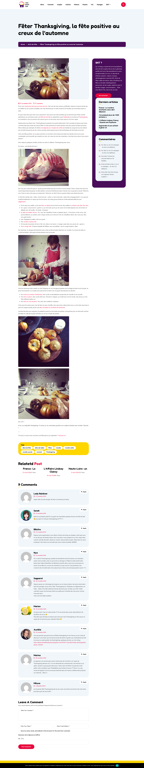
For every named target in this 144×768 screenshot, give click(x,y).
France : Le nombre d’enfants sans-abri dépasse (107, 110)
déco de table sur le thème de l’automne (52, 307)
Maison (76, 4)
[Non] (142, 765)
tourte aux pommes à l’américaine (33, 294)
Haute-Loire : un (78, 468)
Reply (84, 492)
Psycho (85, 4)
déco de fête (27, 448)
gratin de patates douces (30, 212)
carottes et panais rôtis (30, 222)
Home (23, 44)
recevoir (39, 452)
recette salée (69, 448)
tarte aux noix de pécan (30, 301)
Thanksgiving (83, 117)
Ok (117, 765)
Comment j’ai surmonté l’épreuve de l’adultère (107, 158)
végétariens (22, 202)
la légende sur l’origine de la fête (52, 128)
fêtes (50, 448)
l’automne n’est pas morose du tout (36, 106)
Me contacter (103, 95)
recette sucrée (27, 452)
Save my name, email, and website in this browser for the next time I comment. (45, 731)
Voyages (100, 4)
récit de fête (32, 44)
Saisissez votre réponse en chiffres (29, 735)
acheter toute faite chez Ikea (80, 205)
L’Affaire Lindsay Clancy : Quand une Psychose (108, 121)
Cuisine (68, 4)
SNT (107, 4)
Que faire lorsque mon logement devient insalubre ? (109, 174)
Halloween (66, 117)
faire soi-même (45, 205)
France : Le (29, 468)
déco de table (39, 448)
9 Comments (39, 103)
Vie (92, 4)
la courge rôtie (27, 226)
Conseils (51, 4)
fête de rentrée (45, 117)
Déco (42, 4)
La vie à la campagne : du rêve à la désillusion (110, 166)
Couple (59, 4)
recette (58, 448)
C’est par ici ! (62, 435)
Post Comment (26, 747)
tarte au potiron (28, 297)
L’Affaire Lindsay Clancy (53, 470)
